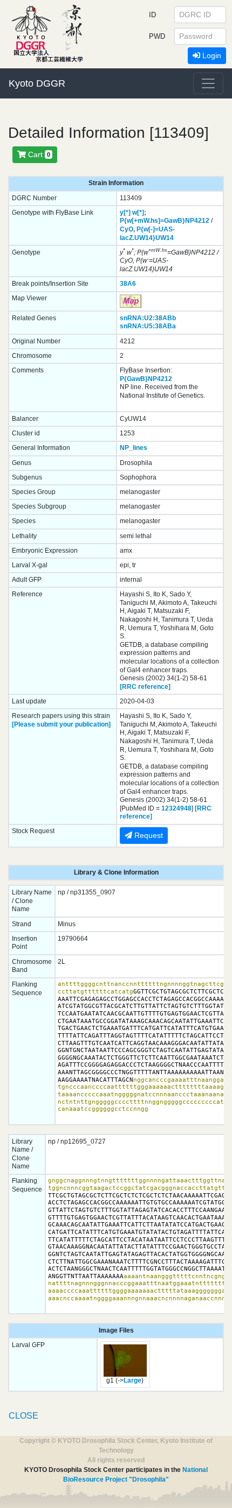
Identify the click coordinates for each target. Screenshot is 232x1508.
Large (132, 1380)
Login (210, 55)
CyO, (127, 229)
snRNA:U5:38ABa (148, 326)
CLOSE (23, 1415)
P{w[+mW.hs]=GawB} (152, 220)
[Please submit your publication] (61, 724)
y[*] (125, 212)
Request (147, 835)
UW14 (164, 238)
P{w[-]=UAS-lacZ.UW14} (147, 234)
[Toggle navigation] (208, 83)
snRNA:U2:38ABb (148, 318)
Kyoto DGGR (37, 83)
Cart (38, 154)
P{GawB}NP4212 (146, 379)
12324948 (176, 808)
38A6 (128, 283)
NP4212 (197, 220)
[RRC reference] (145, 686)
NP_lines (133, 448)
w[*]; (139, 212)
